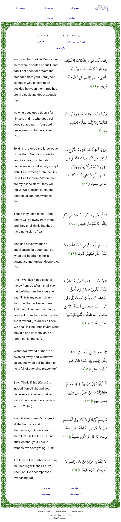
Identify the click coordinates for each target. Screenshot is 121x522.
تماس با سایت (44, 511)
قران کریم (66, 515)
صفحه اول (74, 8)
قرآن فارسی (55, 515)
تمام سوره (74, 488)
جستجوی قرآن (19, 8)
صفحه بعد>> (45, 494)
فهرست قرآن (48, 8)
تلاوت (38, 41)
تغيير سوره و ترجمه (72, 41)
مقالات (72, 18)
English (49, 18)
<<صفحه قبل (75, 494)
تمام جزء (46, 488)
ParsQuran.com (60, 518)
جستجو (59, 48)
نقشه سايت (61, 511)
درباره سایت (77, 511)
